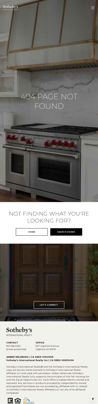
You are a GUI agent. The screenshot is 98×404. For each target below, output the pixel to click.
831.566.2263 (13, 346)
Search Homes (66, 232)
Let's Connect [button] (49, 305)
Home (31, 232)
